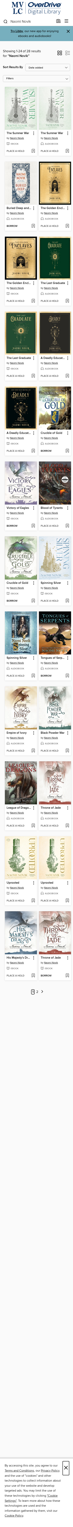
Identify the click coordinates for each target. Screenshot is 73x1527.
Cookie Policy (14, 1516)
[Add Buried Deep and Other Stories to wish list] (33, 226)
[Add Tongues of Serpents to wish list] (67, 676)
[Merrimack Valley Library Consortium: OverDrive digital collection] (36, 8)
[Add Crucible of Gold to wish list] (67, 451)
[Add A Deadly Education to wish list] (67, 376)
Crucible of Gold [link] (51, 433)
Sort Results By (13, 67)
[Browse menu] (66, 21)
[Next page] (42, 992)
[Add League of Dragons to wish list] (33, 825)
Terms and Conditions (19, 1471)
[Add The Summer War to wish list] (33, 151)
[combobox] (28, 21)
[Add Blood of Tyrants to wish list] (67, 526)
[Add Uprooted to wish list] (33, 900)
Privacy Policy (50, 1471)
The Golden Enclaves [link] (53, 208)
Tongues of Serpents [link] (53, 658)
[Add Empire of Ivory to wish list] (33, 751)
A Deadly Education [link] (53, 358)
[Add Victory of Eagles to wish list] (33, 526)
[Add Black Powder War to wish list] (67, 751)
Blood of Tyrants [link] (52, 508)
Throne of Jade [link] (51, 808)
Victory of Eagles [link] (18, 508)
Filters (10, 78)
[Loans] (58, 22)
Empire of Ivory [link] (17, 733)
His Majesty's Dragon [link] (19, 958)
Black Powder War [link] (52, 733)
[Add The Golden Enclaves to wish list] (67, 226)
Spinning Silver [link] (51, 583)
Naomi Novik (17, 138)
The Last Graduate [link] (53, 283)
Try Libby (17, 31)
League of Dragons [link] (19, 808)
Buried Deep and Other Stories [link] (19, 208)
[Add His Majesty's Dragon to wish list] (33, 975)
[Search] (5, 21)
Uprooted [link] (13, 883)
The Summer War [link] (18, 133)
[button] (59, 54)
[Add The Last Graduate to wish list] (67, 301)
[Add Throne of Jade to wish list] (67, 825)
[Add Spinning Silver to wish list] (67, 601)
